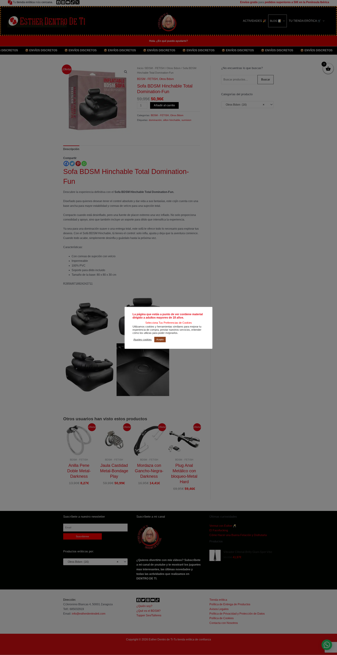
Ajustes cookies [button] (142, 339)
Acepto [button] (160, 339)
